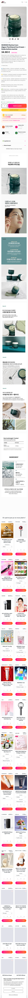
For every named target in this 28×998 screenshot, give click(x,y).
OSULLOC (3, 628)
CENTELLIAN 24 (5, 665)
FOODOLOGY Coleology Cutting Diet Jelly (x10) (21, 615)
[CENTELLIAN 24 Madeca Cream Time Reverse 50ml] (7, 673)
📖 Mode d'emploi (7, 145)
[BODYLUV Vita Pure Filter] (21, 823)
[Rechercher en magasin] (22, 2)
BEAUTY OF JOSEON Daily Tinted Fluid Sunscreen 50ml (21, 870)
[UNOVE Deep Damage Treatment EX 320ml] (21, 782)
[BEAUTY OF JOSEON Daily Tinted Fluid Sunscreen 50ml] (21, 859)
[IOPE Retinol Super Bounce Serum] (7, 966)
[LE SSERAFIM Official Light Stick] (7, 823)
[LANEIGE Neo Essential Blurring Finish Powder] (7, 897)
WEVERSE (3, 595)
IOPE (2, 957)
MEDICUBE (17, 733)
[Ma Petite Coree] (3, 2)
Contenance (7, 544)
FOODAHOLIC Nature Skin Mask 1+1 (7, 751)
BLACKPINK (4, 559)
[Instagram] (10, 39)
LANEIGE (3, 888)
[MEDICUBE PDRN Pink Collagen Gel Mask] (21, 742)
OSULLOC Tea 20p (7, 646)
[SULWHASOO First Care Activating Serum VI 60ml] (7, 782)
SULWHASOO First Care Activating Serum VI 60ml (7, 793)
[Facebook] (12, 39)
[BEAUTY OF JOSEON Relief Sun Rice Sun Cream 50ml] (7, 860)
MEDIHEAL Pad (21, 682)
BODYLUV (17, 814)
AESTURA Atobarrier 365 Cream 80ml (20, 944)
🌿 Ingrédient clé (6, 141)
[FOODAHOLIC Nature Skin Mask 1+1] (7, 741)
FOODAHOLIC (4, 732)
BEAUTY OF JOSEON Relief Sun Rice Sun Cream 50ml (7, 871)
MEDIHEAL (17, 628)
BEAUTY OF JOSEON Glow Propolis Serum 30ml (21, 907)
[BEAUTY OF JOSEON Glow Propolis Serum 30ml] (21, 897)
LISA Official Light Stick (7, 944)
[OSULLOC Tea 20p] (7, 637)
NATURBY (17, 559)
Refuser (13, 991)
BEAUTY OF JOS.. (4, 851)
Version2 (21, 799)
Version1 (7, 754)
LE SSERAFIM (4, 814)
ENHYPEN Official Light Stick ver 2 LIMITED (21, 719)
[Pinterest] (18, 39)
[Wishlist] (24, 2)
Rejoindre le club (16, 120)
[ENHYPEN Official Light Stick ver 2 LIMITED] (21, 708)
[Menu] (26, 2)
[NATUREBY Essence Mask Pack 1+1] (21, 568)
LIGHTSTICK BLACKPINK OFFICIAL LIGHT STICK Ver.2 (7, 579)
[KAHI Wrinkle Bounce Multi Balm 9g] (7, 708)
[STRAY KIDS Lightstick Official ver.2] (21, 530)
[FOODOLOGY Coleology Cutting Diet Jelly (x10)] (21, 604)
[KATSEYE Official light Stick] (21, 966)
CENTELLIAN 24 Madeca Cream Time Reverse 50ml (7, 684)
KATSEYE (17, 957)
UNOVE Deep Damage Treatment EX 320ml (20, 792)
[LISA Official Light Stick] (7, 934)
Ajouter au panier (17, 106)
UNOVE (16, 773)
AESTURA (17, 926)
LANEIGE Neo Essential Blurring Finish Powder (7, 907)
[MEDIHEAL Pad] (21, 673)
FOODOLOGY (17, 595)
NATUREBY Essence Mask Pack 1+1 (21, 578)
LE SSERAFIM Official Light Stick (7, 833)
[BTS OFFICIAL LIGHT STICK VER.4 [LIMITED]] (7, 604)
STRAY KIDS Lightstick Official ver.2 (20, 541)
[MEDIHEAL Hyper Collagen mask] (21, 637)
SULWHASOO (4, 773)
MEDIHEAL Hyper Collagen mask (21, 647)
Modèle (20, 835)
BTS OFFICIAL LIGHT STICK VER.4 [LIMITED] (7, 615)
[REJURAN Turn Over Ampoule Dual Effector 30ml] (7, 530)
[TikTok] (15, 39)
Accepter (13, 988)
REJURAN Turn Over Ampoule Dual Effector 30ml (7, 541)
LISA (2, 926)
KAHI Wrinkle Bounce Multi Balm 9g (7, 718)
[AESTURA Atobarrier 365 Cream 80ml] (21, 934)
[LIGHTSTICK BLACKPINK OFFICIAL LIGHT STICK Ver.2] (7, 568)
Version (20, 581)
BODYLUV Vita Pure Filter (21, 833)
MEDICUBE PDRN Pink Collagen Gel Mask (20, 752)
